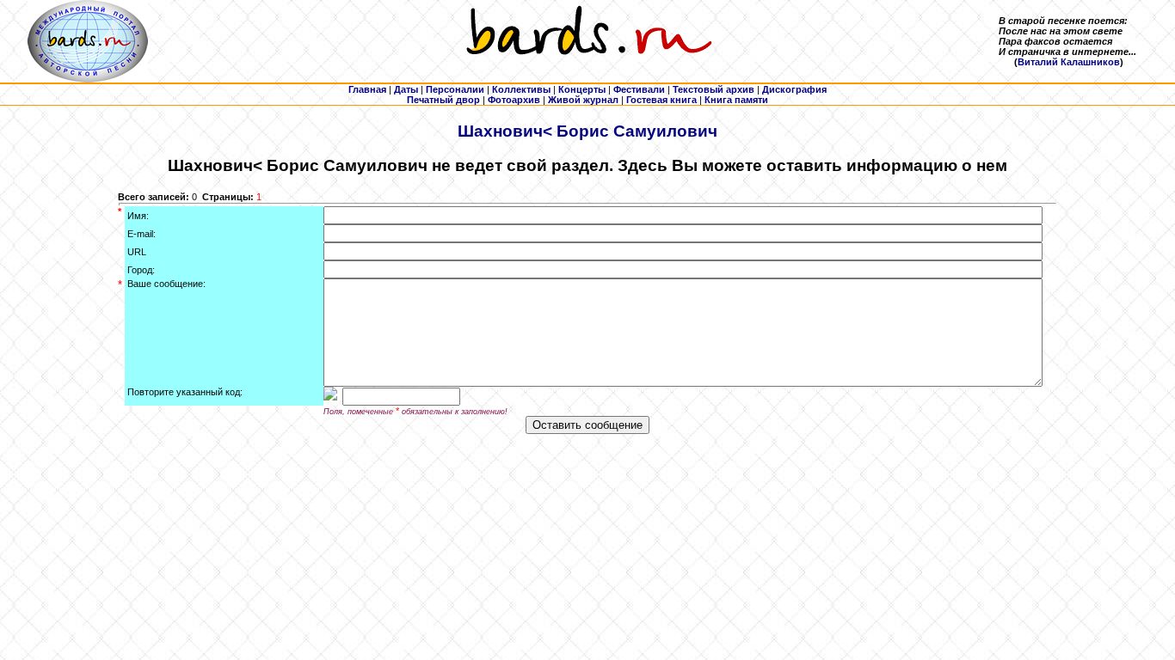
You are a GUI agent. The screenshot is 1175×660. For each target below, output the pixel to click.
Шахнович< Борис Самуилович (587, 131)
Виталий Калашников (1069, 62)
